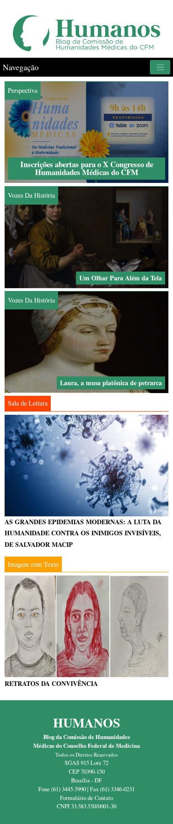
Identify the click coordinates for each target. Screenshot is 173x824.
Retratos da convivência (51, 683)
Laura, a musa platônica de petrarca (111, 383)
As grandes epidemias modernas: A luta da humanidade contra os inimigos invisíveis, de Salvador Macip (83, 533)
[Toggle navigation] (160, 67)
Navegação (21, 67)
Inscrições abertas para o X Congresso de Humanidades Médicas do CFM (86, 168)
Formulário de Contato (86, 798)
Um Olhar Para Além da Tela (120, 278)
